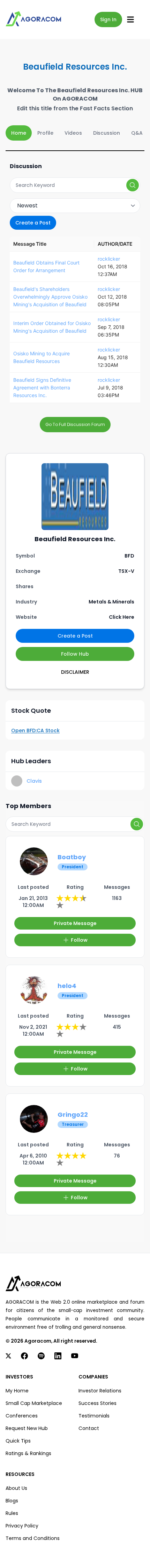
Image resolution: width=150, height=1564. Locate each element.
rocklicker (109, 259)
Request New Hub (27, 1428)
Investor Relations (99, 1390)
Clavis (34, 780)
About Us (16, 1488)
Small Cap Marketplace (34, 1403)
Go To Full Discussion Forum (75, 424)
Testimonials (94, 1415)
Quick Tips (18, 1440)
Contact (88, 1428)
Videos (73, 132)
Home (18, 132)
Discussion (106, 132)
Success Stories (97, 1403)
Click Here (121, 617)
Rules (12, 1513)
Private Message (75, 923)
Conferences (22, 1415)
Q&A (137, 132)
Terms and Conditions (33, 1538)
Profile (45, 132)
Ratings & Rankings (28, 1453)
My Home (17, 1390)
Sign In (108, 19)
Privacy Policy (22, 1525)
